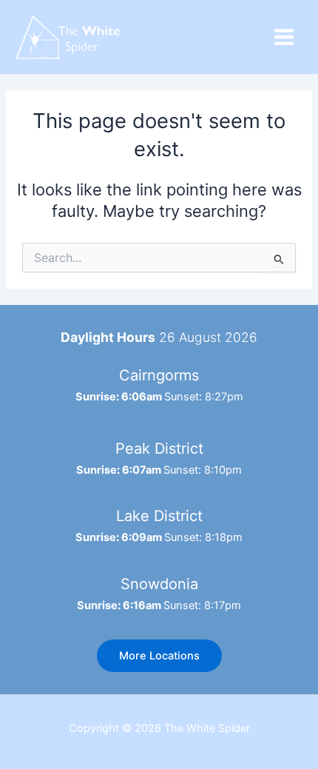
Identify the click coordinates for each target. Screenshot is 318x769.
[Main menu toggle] (284, 37)
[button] (159, 656)
